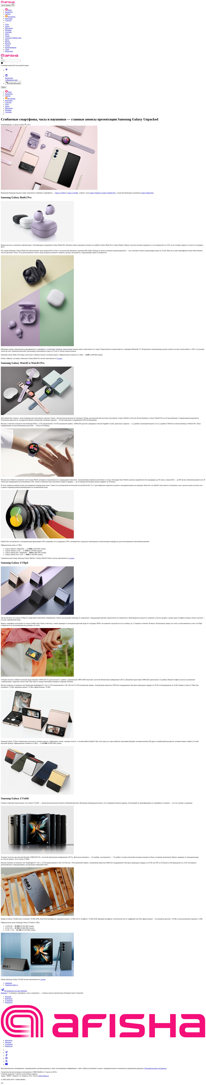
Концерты (9, 12)
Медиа (7, 42)
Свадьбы (8, 32)
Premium (8, 30)
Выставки (8, 18)
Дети (7, 24)
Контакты (8, 998)
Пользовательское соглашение (155, 1068)
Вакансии (8, 1002)
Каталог (8, 43)
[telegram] (6, 1053)
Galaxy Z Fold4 (72, 193)
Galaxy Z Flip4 (60, 193)
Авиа (7, 49)
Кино (10, 10)
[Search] (13, 5)
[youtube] (6, 1065)
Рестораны (11, 17)
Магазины (9, 28)
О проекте (9, 1000)
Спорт (7, 45)
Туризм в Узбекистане (13, 38)
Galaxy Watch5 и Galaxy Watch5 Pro (102, 193)
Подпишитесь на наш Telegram (15, 991)
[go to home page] (7, 2)
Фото (7, 34)
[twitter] (6, 1062)
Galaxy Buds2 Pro (147, 193)
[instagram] (6, 1059)
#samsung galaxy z (11, 985)
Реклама (8, 997)
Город (7, 26)
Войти (8, 5)
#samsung (8, 983)
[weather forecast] (105, 71)
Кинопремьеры (10, 47)
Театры (7, 14)
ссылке (59, 358)
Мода (7, 40)
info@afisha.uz (44, 1076)
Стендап (8, 20)
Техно (7, 36)
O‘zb (3, 5)
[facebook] (6, 1056)
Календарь (9, 51)
